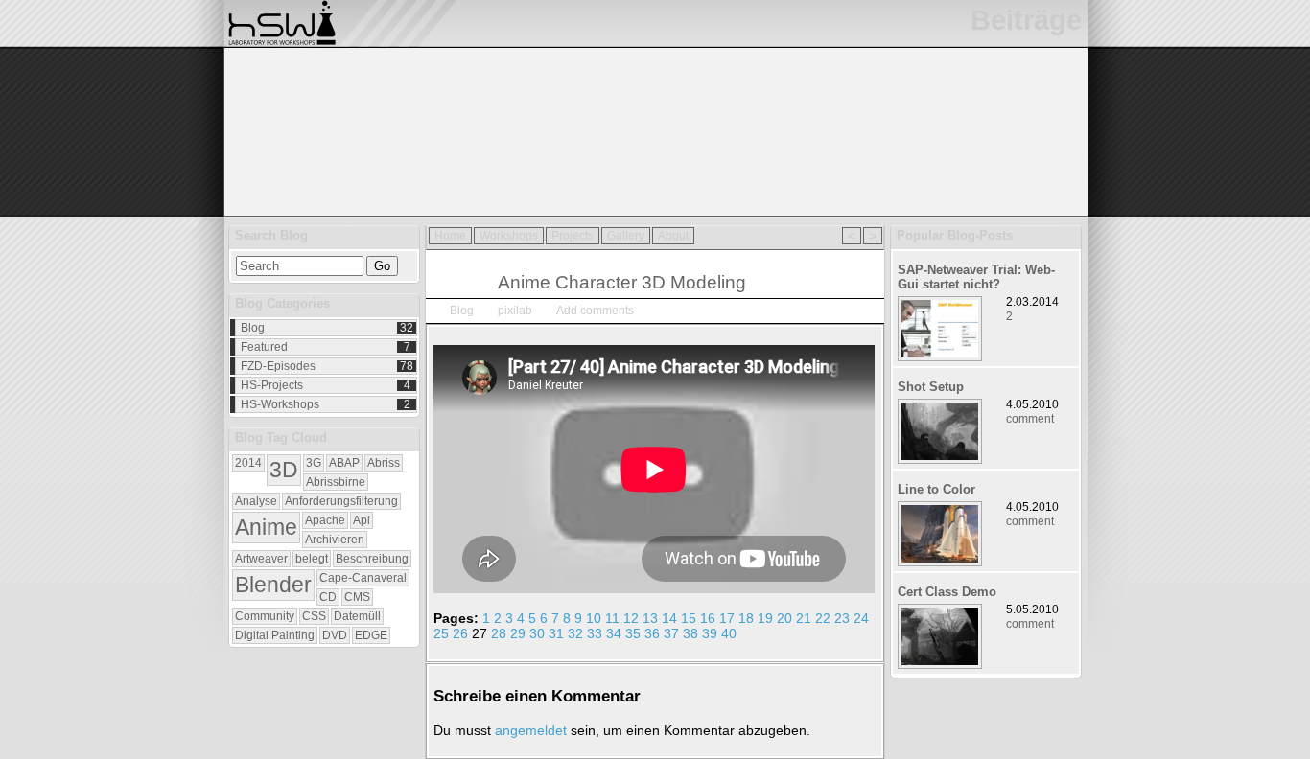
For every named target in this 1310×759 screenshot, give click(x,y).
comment (1030, 419)
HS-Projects (272, 385)
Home (450, 236)
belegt (311, 558)
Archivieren (334, 539)
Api (361, 520)
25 (441, 633)
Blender (273, 584)
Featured (264, 347)
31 (556, 633)
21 (803, 618)
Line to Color (936, 489)
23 (842, 618)
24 (861, 618)
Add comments (595, 310)
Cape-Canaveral (363, 578)
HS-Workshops (280, 404)
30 (537, 633)
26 (460, 633)
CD (328, 597)
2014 (248, 463)
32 (575, 633)
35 (633, 633)
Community (264, 616)
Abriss (383, 463)
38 (690, 633)
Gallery (625, 236)
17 (727, 618)
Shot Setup (931, 387)
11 (612, 618)
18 (746, 618)
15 (688, 618)
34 (613, 633)
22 (822, 618)
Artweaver (261, 558)
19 (765, 618)
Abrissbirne (335, 482)
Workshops (509, 236)
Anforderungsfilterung (341, 501)
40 (729, 633)
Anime (266, 527)
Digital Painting (275, 635)
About (673, 236)
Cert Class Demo (947, 592)
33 (594, 633)
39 (709, 633)
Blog (253, 328)
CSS (314, 616)
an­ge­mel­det (531, 730)
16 (707, 618)
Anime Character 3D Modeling (622, 282)
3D (283, 469)
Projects (572, 236)
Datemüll (357, 616)
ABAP (344, 463)
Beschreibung (372, 558)
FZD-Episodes (278, 366)
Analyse (256, 501)
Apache (325, 520)
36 (652, 633)
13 (650, 618)
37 (671, 633)
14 (669, 618)
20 (784, 618)
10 (593, 618)
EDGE (371, 635)
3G (313, 463)
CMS (357, 597)
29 (518, 633)
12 (631, 618)
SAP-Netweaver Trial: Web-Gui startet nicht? (976, 277)
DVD (334, 635)
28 (498, 633)
